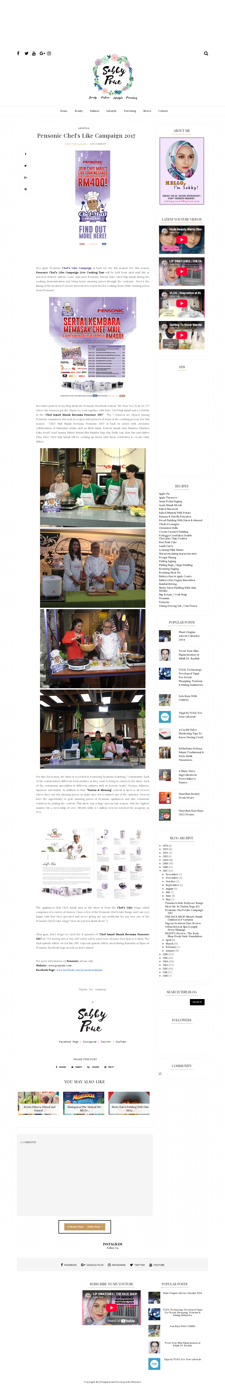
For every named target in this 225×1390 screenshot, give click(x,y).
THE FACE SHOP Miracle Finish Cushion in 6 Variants (183, 918)
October (171, 881)
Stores (147, 110)
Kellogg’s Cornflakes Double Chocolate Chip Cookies (175, 537)
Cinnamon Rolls (168, 527)
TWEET (78, 1067)
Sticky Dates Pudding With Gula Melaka (177, 589)
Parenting (130, 110)
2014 (166, 961)
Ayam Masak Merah (170, 505)
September (173, 885)
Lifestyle (111, 110)
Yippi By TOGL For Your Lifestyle (182, 1359)
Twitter (106, 1042)
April (169, 940)
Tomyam (164, 602)
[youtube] (35, 53)
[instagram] (50, 53)
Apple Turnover (168, 497)
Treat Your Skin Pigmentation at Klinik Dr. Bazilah (182, 1344)
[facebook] (20, 53)
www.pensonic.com (59, 965)
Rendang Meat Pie (170, 572)
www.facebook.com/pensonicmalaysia (79, 970)
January (170, 950)
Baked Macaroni (168, 508)
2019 (166, 863)
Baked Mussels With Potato (175, 512)
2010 (166, 975)
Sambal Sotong (168, 584)
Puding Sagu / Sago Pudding (176, 565)
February (171, 947)
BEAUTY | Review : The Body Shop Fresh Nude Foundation (183, 935)
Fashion (94, 110)
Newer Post (76, 1226)
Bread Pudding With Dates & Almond (180, 520)
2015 (165, 957)
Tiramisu (164, 598)
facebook (70, 1265)
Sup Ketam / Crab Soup (173, 594)
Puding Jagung (167, 561)
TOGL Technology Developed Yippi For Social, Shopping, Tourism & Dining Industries (182, 1312)
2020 (166, 860)
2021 (165, 856)
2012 (165, 968)
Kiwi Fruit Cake (168, 542)
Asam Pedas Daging (170, 501)
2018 (165, 867)
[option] (39, 1105)
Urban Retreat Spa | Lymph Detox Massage (181, 928)
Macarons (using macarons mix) (178, 553)
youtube (158, 1265)
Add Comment (98, 144)
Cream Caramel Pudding (173, 531)
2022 (166, 852)
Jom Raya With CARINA (182, 1326)
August (170, 888)
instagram (119, 1265)
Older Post (94, 1226)
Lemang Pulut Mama (171, 549)
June (169, 895)
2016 (166, 954)
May (168, 899)
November (172, 877)
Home (64, 110)
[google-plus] (43, 53)
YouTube (121, 1042)
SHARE (62, 1067)
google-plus (95, 1265)
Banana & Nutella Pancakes (175, 516)
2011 (165, 972)
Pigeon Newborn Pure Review (183, 923)
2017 (165, 870)
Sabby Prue (71, 144)
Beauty (79, 110)
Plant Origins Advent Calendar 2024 (182, 1293)
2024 (166, 845)
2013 (166, 965)
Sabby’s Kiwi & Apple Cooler (175, 576)
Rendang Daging (169, 568)
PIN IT (111, 1067)
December (172, 874)
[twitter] (28, 53)
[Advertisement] (112, 28)
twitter (139, 1265)
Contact (163, 110)
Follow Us (112, 1248)
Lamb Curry (166, 546)
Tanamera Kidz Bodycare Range (184, 903)
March (170, 943)
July (168, 892)
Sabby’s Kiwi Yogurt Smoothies (177, 580)
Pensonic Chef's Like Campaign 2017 (184, 912)
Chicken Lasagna (169, 524)
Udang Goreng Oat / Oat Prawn (178, 605)
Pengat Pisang (167, 557)
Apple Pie (164, 493)
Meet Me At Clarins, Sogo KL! (182, 906)
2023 (166, 849)
